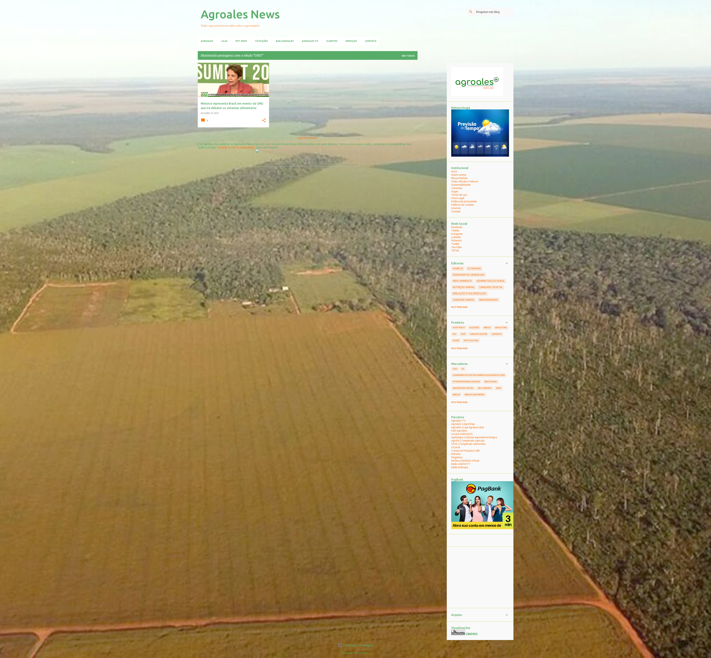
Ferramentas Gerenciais (468, 274)
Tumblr (455, 243)
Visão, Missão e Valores (464, 181)
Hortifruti (459, 327)
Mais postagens (307, 138)
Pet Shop (241, 41)
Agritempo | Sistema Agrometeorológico (474, 437)
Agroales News (240, 14)
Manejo (458, 268)
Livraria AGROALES (462, 433)
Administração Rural (490, 280)
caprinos (497, 334)
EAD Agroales (285, 41)
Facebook (456, 227)
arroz (487, 327)
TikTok (455, 250)
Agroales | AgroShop (463, 423)
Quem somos (458, 174)
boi (454, 334)
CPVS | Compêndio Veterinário (468, 443)
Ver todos (408, 56)
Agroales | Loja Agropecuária (467, 427)
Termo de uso (459, 194)
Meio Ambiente (462, 280)
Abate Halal (490, 381)
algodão (474, 327)
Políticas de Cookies (462, 204)
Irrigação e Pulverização (469, 293)
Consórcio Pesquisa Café (465, 450)
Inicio (454, 171)
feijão (456, 340)
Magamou (457, 457)
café (463, 334)
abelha (456, 394)
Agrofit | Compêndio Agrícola (467, 440)
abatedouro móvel (463, 388)
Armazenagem (488, 299)
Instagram (457, 233)
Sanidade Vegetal (491, 287)
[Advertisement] (432, 118)
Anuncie (456, 208)
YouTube (456, 247)
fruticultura (471, 340)
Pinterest (456, 240)
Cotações (261, 41)
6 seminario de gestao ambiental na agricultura (479, 375)
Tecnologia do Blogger (357, 645)
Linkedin (456, 237)
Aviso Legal (457, 198)
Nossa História (459, 178)
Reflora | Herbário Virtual (465, 460)
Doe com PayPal (267, 147)
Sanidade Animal (464, 299)
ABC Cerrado (485, 388)
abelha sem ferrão (475, 394)
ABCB (498, 388)
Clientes (331, 41)
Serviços (351, 41)
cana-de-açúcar (478, 334)
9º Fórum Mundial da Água (466, 381)
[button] (264, 120)
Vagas (454, 191)
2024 (455, 369)
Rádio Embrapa (459, 467)
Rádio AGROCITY (460, 463)
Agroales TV (310, 41)
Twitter (455, 230)
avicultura (501, 327)
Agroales (207, 41)
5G (463, 369)
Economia (474, 268)
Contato (370, 41)
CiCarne (455, 447)
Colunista (456, 188)
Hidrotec (456, 453)
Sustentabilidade (461, 184)
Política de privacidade (464, 201)
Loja (224, 41)
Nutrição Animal (464, 287)
